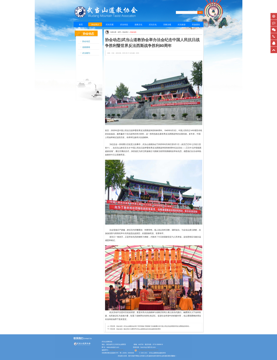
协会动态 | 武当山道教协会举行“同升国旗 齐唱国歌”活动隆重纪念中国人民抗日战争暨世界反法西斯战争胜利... (153, 326)
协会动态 (86, 41)
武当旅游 (181, 24)
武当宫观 (110, 24)
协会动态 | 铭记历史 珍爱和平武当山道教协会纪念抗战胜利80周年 (138, 329)
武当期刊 (86, 52)
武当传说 (124, 24)
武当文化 (153, 24)
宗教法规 (167, 24)
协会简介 (95, 24)
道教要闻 (86, 47)
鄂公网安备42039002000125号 (147, 350)
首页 (81, 24)
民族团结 (196, 24)
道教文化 (138, 24)
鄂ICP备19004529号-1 (117, 350)
